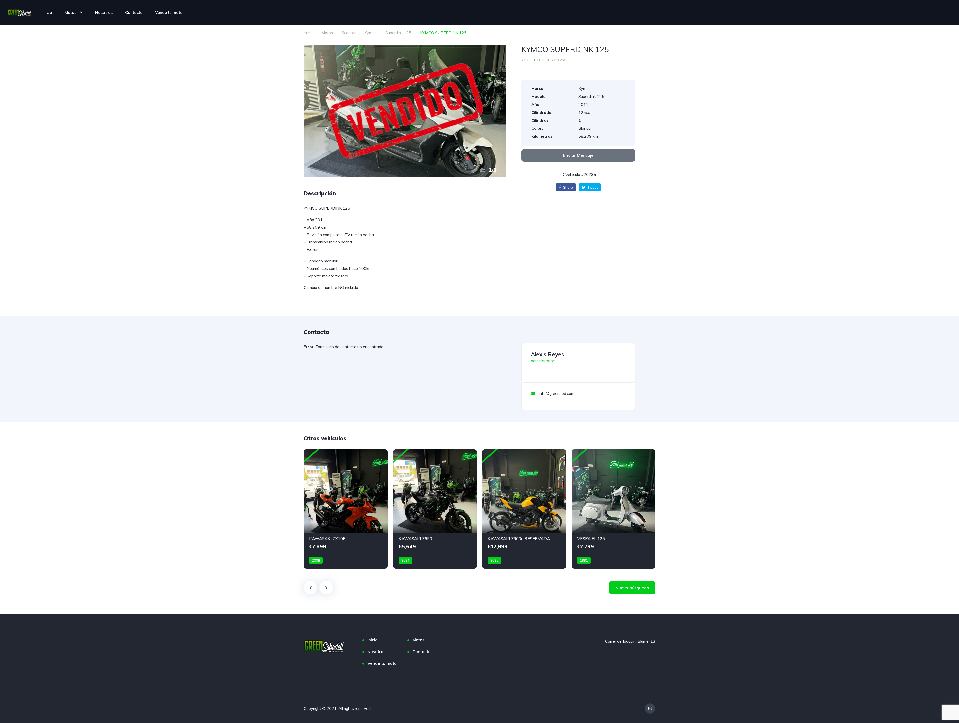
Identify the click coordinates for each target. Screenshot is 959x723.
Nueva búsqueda (632, 587)
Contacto (134, 12)
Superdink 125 (398, 32)
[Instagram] (650, 708)
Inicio (47, 12)
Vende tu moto (169, 12)
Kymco (370, 32)
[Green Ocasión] (19, 12)
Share (567, 187)
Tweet (592, 187)
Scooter (349, 32)
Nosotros (104, 12)
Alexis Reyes (547, 354)
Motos (70, 12)
